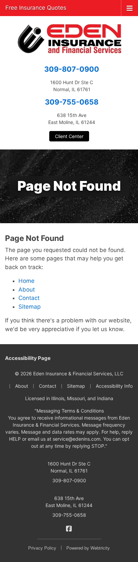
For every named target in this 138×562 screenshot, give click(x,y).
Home (26, 280)
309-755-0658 (71, 102)
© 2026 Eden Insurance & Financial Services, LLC (69, 373)
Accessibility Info (114, 386)
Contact (29, 298)
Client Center (69, 136)
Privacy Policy (42, 548)
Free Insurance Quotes (35, 7)
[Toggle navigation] (129, 7)
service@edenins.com (76, 439)
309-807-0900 (71, 69)
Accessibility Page (28, 358)
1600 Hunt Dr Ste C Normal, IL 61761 (69, 467)
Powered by (88, 548)
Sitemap (29, 306)
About (26, 289)
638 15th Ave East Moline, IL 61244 (69, 501)
